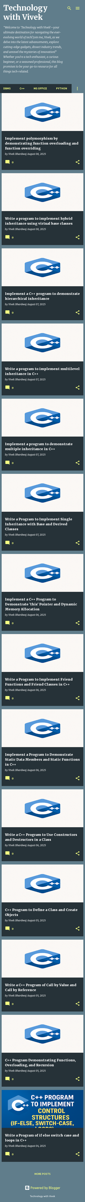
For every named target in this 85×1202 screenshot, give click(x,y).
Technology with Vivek (25, 12)
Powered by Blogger (45, 1188)
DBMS (7, 88)
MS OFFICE (40, 88)
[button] (77, 162)
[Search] (69, 8)
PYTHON (61, 88)
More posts (42, 1174)
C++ (22, 88)
